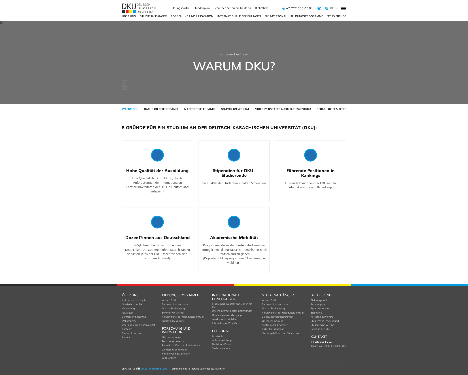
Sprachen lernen (320, 308)
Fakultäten (127, 312)
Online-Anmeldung (272, 320)
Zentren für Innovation (174, 349)
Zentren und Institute (134, 316)
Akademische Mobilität (224, 319)
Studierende (336, 16)
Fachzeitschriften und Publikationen (181, 345)
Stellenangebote (221, 348)
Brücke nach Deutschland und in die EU (232, 305)
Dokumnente (129, 320)
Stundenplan (201, 8)
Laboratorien (169, 357)
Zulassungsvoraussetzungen (277, 316)
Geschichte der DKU (133, 304)
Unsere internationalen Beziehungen (232, 310)
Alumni (126, 337)
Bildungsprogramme (307, 16)
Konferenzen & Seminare (176, 353)
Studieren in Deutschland (325, 320)
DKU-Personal (276, 16)
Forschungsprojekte (173, 341)
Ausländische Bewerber (275, 325)
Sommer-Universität (235, 109)
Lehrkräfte (217, 336)
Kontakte (127, 329)
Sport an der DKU (321, 329)
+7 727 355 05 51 (321, 342)
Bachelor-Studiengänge (161, 109)
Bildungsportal (180, 8)
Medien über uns (131, 333)
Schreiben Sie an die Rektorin (232, 8)
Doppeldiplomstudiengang (227, 315)
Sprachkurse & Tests (331, 109)
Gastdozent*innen (222, 344)
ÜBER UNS (129, 16)
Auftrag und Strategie (134, 300)
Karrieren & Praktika (322, 316)
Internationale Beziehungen (239, 16)
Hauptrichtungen (171, 337)
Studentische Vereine (322, 325)
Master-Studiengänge (199, 109)
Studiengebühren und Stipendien (280, 333)
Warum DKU (130, 109)
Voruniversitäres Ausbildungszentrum (283, 109)
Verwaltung (128, 308)
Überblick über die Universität (138, 325)
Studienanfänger (153, 16)
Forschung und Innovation (192, 16)
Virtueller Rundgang (273, 329)
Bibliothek (261, 8)
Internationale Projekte (224, 323)
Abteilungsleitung (222, 340)
